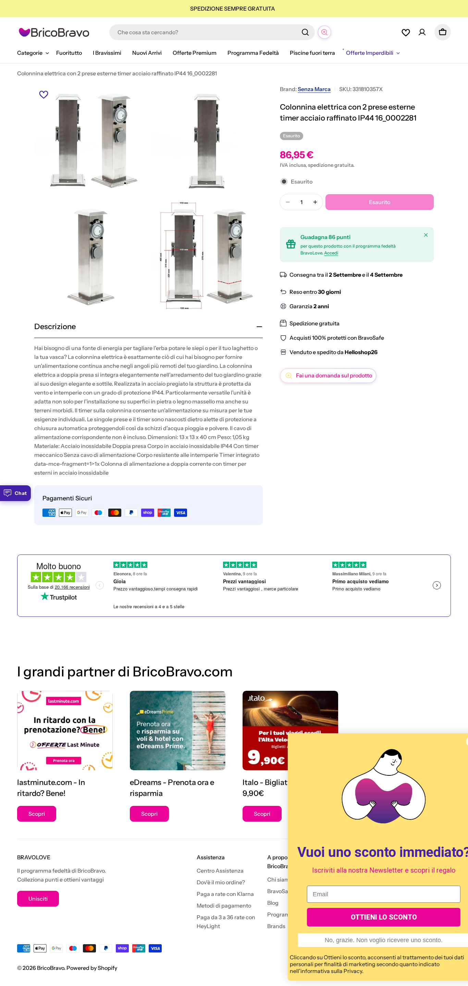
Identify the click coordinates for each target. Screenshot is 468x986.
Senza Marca (314, 89)
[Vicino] (426, 235)
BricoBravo (50, 967)
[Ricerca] (305, 32)
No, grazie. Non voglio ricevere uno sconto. (367, 940)
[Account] (422, 32)
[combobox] (212, 32)
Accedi (331, 252)
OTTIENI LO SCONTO (367, 917)
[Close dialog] (454, 741)
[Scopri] (65, 731)
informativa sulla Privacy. (314, 971)
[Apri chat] (324, 32)
